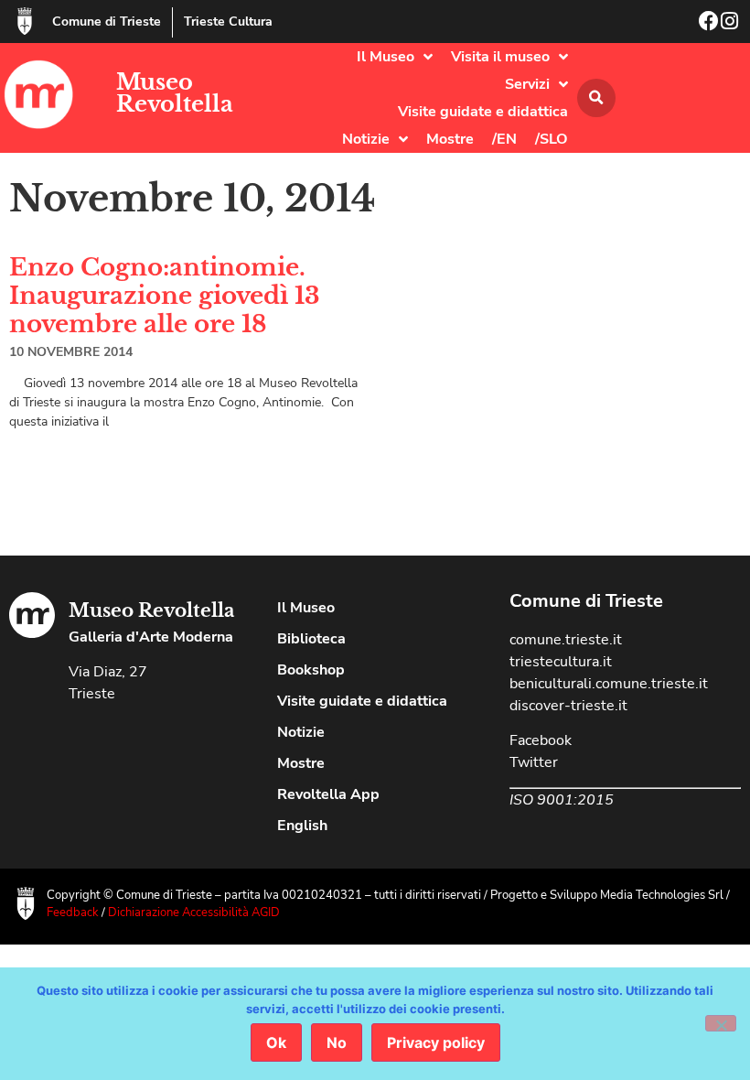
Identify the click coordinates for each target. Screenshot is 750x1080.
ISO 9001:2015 (561, 800)
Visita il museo (500, 57)
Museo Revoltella (174, 93)
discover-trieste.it (568, 706)
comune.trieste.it (565, 640)
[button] (596, 98)
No (337, 1042)
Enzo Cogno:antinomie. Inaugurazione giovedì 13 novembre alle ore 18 (164, 296)
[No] (720, 1023)
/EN (504, 139)
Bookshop (311, 670)
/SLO (551, 139)
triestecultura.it (560, 662)
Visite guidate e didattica (483, 112)
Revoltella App (328, 794)
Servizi (527, 84)
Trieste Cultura (228, 21)
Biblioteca (311, 639)
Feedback (73, 912)
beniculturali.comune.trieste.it (608, 684)
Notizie (366, 139)
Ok (276, 1042)
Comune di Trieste (106, 21)
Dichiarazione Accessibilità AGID (194, 912)
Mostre (450, 139)
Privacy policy (436, 1042)
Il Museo (385, 57)
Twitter (533, 762)
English (302, 825)
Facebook (540, 740)
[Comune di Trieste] (24, 21)
